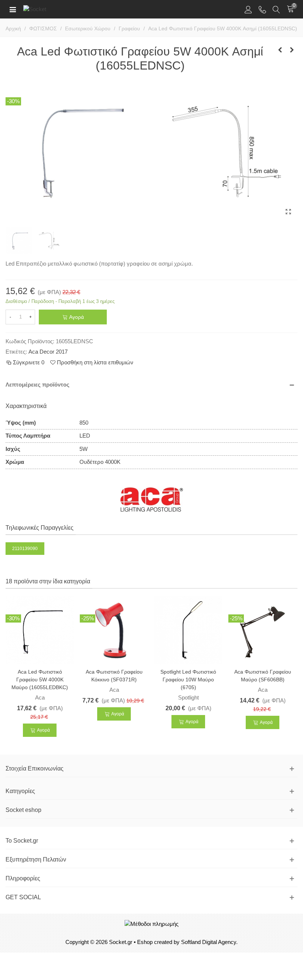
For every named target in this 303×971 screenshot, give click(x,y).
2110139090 (25, 548)
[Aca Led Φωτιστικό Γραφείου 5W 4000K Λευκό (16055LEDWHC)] (280, 49)
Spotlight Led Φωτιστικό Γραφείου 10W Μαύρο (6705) (188, 679)
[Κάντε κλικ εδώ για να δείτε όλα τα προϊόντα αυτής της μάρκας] (151, 500)
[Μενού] (13, 9)
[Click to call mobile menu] (262, 9)
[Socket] (47, 9)
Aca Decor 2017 (48, 351)
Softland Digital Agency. (209, 942)
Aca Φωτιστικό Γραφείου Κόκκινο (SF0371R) (114, 675)
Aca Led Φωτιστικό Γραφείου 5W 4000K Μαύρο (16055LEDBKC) (39, 679)
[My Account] (248, 9)
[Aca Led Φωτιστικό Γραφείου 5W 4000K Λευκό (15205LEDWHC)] (291, 49)
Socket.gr (120, 942)
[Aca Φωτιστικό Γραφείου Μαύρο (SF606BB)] (262, 629)
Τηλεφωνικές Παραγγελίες (40, 528)
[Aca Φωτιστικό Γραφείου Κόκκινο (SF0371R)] (114, 629)
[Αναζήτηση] (276, 9)
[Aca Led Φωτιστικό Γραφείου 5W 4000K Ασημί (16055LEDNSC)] (288, 212)
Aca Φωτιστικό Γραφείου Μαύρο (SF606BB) (262, 675)
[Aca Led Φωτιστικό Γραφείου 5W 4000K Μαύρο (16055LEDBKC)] (40, 629)
